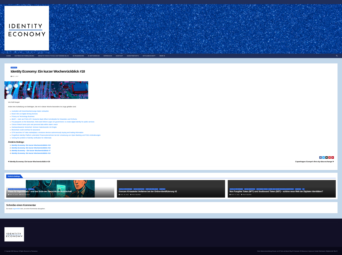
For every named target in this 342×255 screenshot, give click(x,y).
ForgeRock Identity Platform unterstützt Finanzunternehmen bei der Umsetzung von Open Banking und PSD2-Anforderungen (56, 135)
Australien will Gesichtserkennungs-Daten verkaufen (30, 111)
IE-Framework (78, 56)
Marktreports (133, 56)
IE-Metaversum (94, 56)
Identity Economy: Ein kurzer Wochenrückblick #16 (31, 148)
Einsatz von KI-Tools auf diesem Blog (53, 56)
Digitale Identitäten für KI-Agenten (18, 189)
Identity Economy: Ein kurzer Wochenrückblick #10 (31, 153)
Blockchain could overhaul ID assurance (26, 130)
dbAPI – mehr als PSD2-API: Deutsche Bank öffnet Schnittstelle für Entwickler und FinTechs (44, 119)
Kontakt (119, 56)
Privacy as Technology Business (23, 116)
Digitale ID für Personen (125, 189)
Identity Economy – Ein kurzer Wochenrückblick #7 (31, 150)
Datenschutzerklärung (24, 56)
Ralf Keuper (25, 194)
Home (8, 56)
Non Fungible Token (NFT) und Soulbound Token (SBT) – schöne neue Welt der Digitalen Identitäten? (276, 191)
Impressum (108, 56)
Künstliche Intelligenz (152, 189)
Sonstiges (14, 67)
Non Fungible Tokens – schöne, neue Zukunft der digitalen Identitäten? (275, 189)
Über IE (162, 56)
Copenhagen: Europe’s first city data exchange (313, 161)
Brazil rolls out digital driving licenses (25, 114)
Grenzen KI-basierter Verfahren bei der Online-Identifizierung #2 (148, 191)
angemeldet (16, 208)
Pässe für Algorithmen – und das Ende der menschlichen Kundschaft (40, 191)
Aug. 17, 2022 (235, 194)
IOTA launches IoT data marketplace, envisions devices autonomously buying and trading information (47, 132)
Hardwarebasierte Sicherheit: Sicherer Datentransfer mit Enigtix (34, 127)
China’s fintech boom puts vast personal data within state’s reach (35, 124)
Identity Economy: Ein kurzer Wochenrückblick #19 (31, 145)
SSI (303, 189)
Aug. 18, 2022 (124, 194)
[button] (337, 56)
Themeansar (34, 251)
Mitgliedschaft (149, 56)
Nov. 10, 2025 (14, 194)
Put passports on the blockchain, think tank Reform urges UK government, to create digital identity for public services (53, 122)
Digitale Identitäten (139, 189)
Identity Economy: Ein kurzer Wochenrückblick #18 (48, 71)
